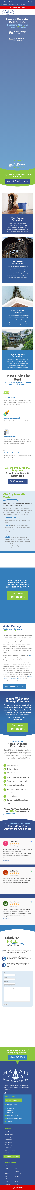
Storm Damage (8, 1142)
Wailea (16, 1181)
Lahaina (13, 678)
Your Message (8, 986)
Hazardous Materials (10, 1152)
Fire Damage (8, 1137)
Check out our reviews (11, 1157)
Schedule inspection (13, 1100)
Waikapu (17, 1179)
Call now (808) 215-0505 (17, 181)
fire (30, 655)
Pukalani (17, 1171)
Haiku (30, 676)
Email (6, 977)
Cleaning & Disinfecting (10, 1150)
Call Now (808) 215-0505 (17, 595)
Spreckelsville (18, 1173)
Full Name (7, 973)
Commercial (8, 1147)
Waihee (16, 1176)
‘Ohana (7, 525)
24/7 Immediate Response (17, 8)
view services (17, 35)
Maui (17, 678)
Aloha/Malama (10, 518)
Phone (6, 981)
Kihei (8, 678)
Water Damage (8, 1131)
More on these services (14, 686)
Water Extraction (9, 1134)
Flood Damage (8, 1144)
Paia (16, 1168)
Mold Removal (8, 1139)
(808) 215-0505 (17, 482)
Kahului (5, 678)
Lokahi (7, 537)
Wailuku (22, 678)
